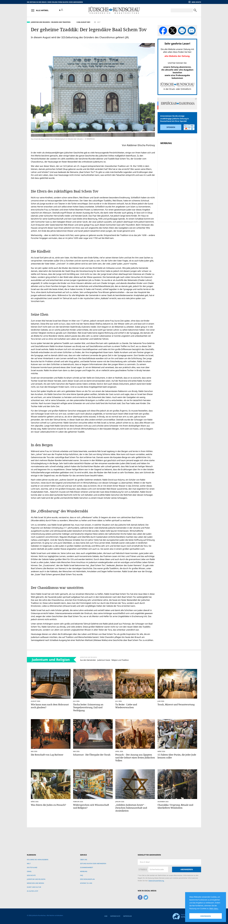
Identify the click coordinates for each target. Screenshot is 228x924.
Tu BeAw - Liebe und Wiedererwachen (126, 706)
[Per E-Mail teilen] (192, 31)
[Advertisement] (178, 164)
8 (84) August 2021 (83, 22)
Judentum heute (103, 660)
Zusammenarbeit (86, 867)
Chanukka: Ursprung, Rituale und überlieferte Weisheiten (175, 806)
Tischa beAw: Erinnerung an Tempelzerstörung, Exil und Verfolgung (88, 707)
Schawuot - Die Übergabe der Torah (91, 754)
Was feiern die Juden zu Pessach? (48, 804)
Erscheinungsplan (87, 879)
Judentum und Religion (40, 22)
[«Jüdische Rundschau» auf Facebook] (140, 897)
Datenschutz (115, 916)
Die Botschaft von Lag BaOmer (47, 754)
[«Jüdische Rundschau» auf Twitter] (145, 897)
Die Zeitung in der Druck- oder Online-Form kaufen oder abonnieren (55, 2)
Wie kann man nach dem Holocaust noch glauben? (50, 706)
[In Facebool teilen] (163, 31)
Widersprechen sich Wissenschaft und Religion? (91, 806)
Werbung (83, 871)
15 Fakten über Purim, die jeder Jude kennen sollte (177, 756)
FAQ (81, 875)
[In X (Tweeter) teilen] (173, 31)
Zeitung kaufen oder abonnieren (93, 863)
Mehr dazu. (213, 908)
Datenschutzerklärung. (156, 881)
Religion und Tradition (60, 22)
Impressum (127, 916)
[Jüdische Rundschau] (114, 10)
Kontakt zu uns (86, 883)
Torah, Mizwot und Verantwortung (176, 704)
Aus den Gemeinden (88, 660)
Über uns (83, 860)
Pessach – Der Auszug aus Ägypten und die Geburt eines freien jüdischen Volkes (135, 757)
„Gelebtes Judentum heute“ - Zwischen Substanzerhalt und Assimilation (131, 807)
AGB (105, 916)
